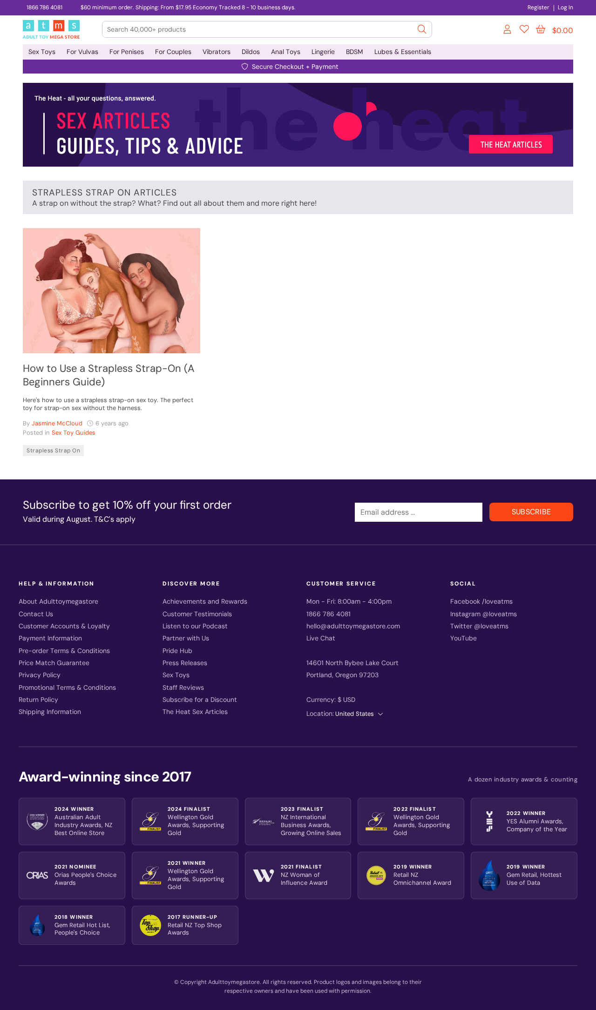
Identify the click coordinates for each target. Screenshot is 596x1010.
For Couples (173, 51)
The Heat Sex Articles (195, 712)
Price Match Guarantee (54, 663)
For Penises (126, 51)
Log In (565, 7)
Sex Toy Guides (73, 433)
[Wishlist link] (524, 30)
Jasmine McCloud (57, 423)
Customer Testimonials (197, 614)
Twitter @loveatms (479, 626)
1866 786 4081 (44, 7)
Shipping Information (50, 712)
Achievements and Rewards (205, 602)
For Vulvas (82, 51)
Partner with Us (186, 638)
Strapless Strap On (53, 450)
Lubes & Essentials (402, 51)
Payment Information (50, 638)
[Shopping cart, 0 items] (540, 29)
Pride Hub (177, 651)
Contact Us (36, 614)
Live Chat (320, 638)
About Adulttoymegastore (58, 602)
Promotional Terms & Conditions (67, 688)
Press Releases (185, 663)
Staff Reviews (183, 688)
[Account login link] (508, 30)
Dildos (251, 51)
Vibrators (216, 51)
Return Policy (38, 700)
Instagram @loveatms (483, 614)
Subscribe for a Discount (200, 700)
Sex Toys (41, 51)
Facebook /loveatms (481, 602)
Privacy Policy (40, 675)
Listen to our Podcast (195, 626)
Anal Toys (285, 51)
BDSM (354, 51)
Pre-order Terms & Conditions (64, 651)
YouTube (463, 638)
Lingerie (323, 51)
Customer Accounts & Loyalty (64, 626)
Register (538, 7)
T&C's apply (114, 519)
